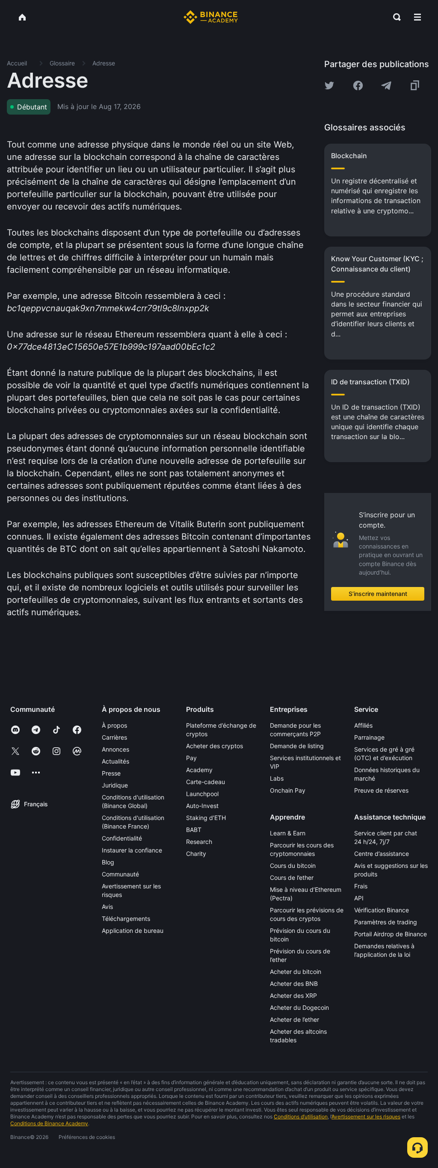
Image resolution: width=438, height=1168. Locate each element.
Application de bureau (132, 930)
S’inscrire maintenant (378, 593)
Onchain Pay (287, 790)
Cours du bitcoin (293, 865)
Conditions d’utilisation (301, 1116)
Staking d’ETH (206, 817)
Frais (360, 886)
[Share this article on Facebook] (358, 85)
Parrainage (369, 737)
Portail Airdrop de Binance (390, 934)
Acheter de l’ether (294, 1019)
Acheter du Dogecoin (299, 1007)
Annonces (115, 749)
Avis (107, 906)
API (359, 898)
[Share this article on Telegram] (386, 85)
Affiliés (363, 725)
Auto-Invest (202, 805)
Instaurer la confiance (132, 850)
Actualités (115, 761)
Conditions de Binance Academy (49, 1123)
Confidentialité (122, 838)
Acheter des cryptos (214, 745)
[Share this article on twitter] (329, 85)
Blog (108, 862)
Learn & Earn (287, 833)
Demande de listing (297, 745)
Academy (199, 769)
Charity (196, 853)
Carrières (114, 737)
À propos (114, 725)
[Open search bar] (394, 17)
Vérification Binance (381, 910)
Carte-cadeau (205, 781)
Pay (191, 757)
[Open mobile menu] (417, 17)
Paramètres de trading (385, 922)
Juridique (115, 785)
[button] (417, 17)
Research (199, 841)
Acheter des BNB (294, 983)
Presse (111, 773)
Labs (277, 778)
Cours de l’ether (292, 877)
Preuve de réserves (381, 790)
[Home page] (210, 17)
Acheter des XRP (293, 995)
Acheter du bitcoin (295, 971)
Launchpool (202, 793)
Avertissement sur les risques (365, 1116)
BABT (193, 829)
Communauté (120, 874)
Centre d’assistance (381, 853)
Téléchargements (126, 918)
